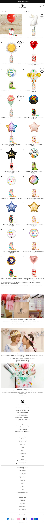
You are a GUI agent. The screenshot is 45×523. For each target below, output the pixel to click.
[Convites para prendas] (22, 340)
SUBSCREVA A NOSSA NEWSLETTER (22, 325)
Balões (22, 447)
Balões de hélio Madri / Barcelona (22, 492)
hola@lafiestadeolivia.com (23, 412)
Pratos (22, 438)
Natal (22, 485)
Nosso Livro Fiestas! (22, 497)
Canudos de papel (22, 441)
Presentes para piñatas (22, 453)
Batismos (22, 474)
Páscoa (22, 489)
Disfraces (22, 450)
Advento (22, 486)
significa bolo (22, 444)
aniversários (22, 479)
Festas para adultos (22, 470)
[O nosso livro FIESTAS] (22, 375)
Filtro (5, 11)
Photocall (22, 454)
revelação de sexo (22, 476)
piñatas (22, 451)
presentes (22, 456)
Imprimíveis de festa (22, 462)
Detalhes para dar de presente (22, 460)
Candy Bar (22, 459)
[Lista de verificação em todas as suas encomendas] (22, 306)
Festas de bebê (22, 468)
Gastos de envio (22, 503)
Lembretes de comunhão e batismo (22, 463)
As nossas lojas (22, 499)
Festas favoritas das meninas (22, 467)
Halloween (22, 483)
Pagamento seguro (22, 506)
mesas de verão (22, 480)
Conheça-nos (22, 496)
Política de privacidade (22, 509)
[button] (1, 15)
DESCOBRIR (22, 395)
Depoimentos (22, 500)
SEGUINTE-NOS (22, 514)
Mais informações (22, 360)
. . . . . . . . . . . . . (22, 457)
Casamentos (22, 477)
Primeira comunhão (22, 473)
